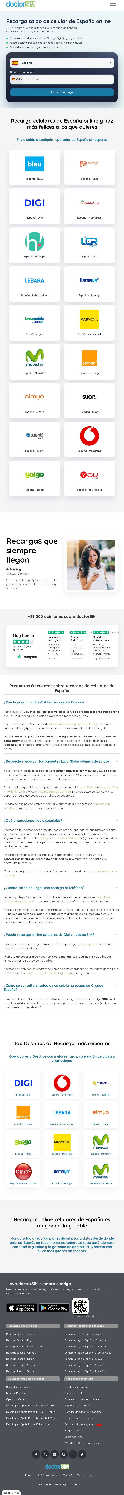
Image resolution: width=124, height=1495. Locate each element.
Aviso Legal (61, 1484)
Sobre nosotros (73, 1436)
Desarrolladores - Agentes (82, 1424)
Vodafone (103, 897)
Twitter (73, 838)
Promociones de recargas (21, 1333)
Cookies (75, 1484)
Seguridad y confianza (77, 1405)
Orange (8, 901)
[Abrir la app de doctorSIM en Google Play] (54, 1307)
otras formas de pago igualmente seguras (75, 724)
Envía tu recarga (62, 92)
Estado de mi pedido (76, 1386)
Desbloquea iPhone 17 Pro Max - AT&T (31, 1405)
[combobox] (16, 79)
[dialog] (11, 1492)
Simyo (30, 901)
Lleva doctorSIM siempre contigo (38, 1283)
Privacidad (45, 1484)
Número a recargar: (22, 72)
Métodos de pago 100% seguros (83, 1411)
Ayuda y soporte (73, 1393)
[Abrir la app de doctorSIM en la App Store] (21, 1307)
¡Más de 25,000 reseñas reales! (81, 1442)
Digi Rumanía (46, 973)
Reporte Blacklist (16, 1393)
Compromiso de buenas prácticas (83, 1399)
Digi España (88, 944)
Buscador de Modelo (18, 1386)
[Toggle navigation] (113, 4)
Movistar (20, 901)
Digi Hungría (65, 973)
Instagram (46, 838)
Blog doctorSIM (73, 1430)
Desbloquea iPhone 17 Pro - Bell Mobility (32, 1418)
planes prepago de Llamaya (53, 791)
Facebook (60, 838)
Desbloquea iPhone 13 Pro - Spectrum (31, 1424)
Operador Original (16, 1399)
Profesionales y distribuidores (81, 1418)
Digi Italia (31, 973)
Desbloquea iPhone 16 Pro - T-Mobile (30, 1411)
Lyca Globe (87, 787)
